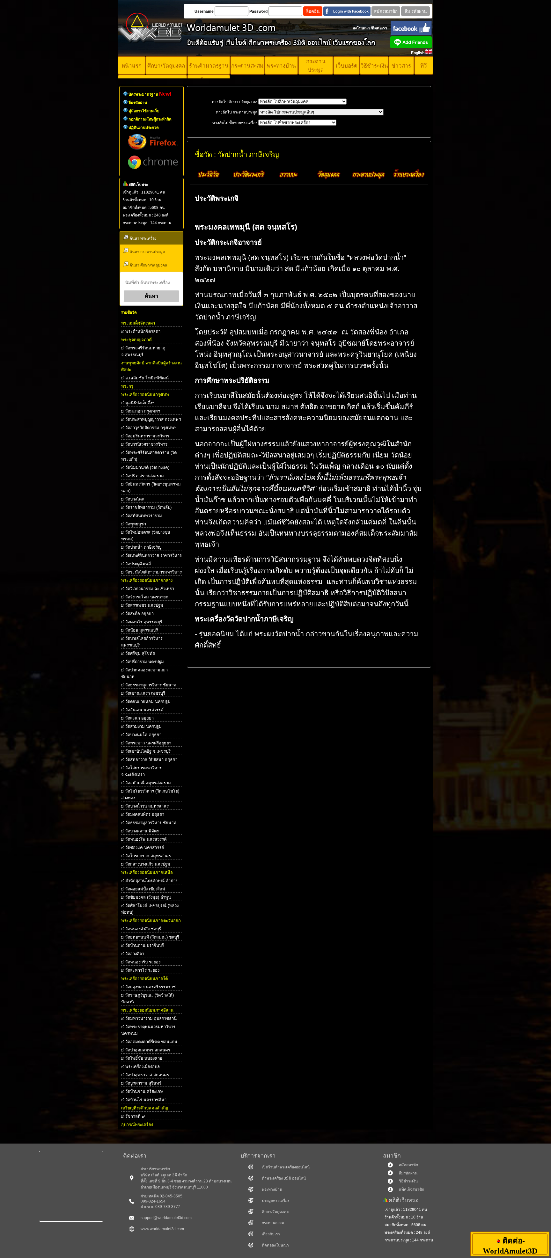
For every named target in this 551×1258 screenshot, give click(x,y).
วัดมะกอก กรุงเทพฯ (142, 411)
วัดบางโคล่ (134, 499)
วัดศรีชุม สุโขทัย (140, 653)
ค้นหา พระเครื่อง (143, 238)
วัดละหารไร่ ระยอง (142, 970)
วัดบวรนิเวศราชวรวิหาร (146, 444)
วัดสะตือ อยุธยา (139, 613)
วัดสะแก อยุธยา (139, 718)
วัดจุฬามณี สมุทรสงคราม (148, 782)
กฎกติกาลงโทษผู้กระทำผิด (150, 119)
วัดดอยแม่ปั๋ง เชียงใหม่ (145, 889)
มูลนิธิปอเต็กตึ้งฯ (139, 402)
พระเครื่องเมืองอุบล (142, 1066)
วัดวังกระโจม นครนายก (146, 597)
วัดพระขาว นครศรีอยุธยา (148, 743)
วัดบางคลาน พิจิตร (142, 831)
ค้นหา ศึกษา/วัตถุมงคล (148, 265)
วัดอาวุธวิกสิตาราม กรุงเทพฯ (150, 427)
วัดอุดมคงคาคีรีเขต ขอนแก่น (151, 1041)
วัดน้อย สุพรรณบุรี (141, 630)
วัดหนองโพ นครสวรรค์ (146, 839)
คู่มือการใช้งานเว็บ (144, 111)
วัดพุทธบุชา (135, 524)
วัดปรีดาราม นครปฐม (144, 661)
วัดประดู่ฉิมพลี (138, 563)
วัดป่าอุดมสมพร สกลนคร (147, 1050)
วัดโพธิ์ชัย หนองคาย (143, 1058)
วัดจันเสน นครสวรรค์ (144, 709)
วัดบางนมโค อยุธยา (143, 734)
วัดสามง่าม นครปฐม (143, 726)
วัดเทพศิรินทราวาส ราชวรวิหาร (153, 555)
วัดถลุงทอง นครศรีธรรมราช (150, 986)
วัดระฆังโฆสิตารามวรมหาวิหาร (153, 572)
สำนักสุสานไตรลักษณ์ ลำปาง (151, 880)
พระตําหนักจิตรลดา (142, 331)
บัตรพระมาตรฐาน (150, 94)
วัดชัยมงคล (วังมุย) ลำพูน (148, 897)
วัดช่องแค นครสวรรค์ (144, 847)
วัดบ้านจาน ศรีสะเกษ (144, 1091)
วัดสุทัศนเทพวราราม (143, 515)
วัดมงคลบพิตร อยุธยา (144, 814)
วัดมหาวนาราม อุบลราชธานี (151, 1018)
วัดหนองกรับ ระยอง (142, 962)
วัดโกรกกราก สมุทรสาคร (148, 855)
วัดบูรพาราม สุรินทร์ (143, 1083)
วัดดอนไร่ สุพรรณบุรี (143, 621)
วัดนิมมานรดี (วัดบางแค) (147, 467)
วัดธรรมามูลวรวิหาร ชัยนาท (150, 685)
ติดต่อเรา (379, 28)
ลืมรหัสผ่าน (138, 102)
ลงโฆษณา (361, 28)
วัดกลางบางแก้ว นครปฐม (147, 864)
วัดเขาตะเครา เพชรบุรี (145, 693)
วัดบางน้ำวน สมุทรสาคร (147, 806)
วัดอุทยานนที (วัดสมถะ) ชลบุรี (152, 937)
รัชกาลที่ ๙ (135, 1116)
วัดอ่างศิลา (134, 953)
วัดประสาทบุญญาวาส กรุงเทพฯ (153, 419)
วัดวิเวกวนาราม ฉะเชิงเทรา (149, 588)
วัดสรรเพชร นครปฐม (144, 605)
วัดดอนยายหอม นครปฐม (148, 701)
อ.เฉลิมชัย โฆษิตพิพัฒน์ (147, 378)
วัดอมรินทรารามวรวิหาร (147, 436)
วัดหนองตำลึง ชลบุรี (143, 928)
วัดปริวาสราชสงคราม (144, 475)
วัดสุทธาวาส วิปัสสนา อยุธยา (151, 759)
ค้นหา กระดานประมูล (147, 252)
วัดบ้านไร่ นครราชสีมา (145, 1099)
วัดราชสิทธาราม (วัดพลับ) (148, 507)
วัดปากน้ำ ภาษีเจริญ (143, 547)
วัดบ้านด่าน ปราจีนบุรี (144, 945)
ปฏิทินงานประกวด (144, 127)
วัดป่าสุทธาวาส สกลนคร (147, 1074)
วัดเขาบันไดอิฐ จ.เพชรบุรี (148, 751)
